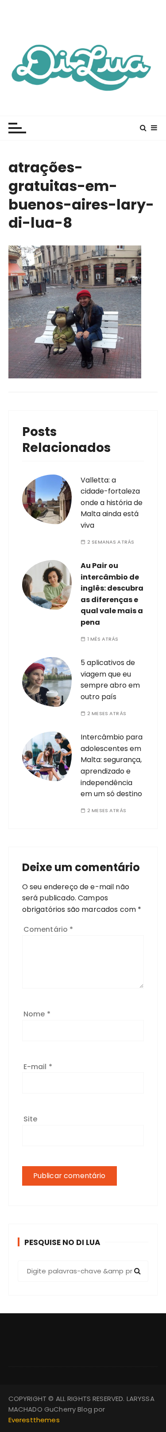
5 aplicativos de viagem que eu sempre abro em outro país (110, 680)
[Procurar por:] (83, 1271)
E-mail (37, 1067)
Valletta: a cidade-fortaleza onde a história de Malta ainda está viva (112, 502)
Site (30, 1119)
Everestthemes (34, 1419)
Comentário (48, 929)
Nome (36, 1014)
